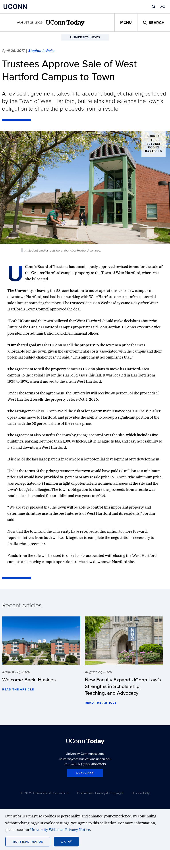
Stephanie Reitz (41, 50)
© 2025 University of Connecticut (44, 793)
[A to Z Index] (162, 6)
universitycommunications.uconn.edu (85, 758)
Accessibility (141, 793)
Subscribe (85, 773)
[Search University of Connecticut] (153, 6)
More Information (27, 841)
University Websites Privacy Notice (60, 829)
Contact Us (72, 764)
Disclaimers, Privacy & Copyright (100, 793)
